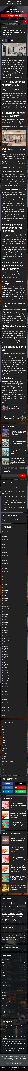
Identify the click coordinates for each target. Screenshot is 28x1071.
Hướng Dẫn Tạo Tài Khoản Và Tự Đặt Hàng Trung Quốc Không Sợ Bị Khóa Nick (5, 815)
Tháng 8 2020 (5, 686)
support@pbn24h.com (12, 947)
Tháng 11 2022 (5, 641)
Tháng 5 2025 (5, 560)
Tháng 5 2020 (5, 694)
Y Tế (3, 772)
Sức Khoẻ (4, 753)
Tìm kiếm (6, 471)
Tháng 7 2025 (5, 555)
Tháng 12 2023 (5, 606)
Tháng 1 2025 (5, 571)
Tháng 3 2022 (5, 654)
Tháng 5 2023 (5, 624)
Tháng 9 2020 (5, 683)
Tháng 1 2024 (5, 603)
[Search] (20, 21)
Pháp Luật (4, 748)
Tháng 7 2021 (5, 665)
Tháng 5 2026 (5, 534)
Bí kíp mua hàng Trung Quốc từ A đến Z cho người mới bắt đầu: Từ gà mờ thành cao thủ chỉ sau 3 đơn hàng (13, 502)
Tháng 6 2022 (5, 646)
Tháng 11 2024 (5, 576)
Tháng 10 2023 (5, 611)
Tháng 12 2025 (5, 544)
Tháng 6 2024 (5, 590)
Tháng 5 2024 (5, 592)
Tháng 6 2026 (5, 531)
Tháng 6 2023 (5, 622)
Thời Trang (4, 759)
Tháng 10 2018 (5, 710)
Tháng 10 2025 (5, 550)
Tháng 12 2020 (5, 675)
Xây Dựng (4, 764)
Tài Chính (4, 756)
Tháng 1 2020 (5, 705)
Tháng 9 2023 (5, 614)
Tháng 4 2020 (5, 697)
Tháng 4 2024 (5, 595)
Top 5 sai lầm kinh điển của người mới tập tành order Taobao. (5, 824)
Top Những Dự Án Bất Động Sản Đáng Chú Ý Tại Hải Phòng (5, 452)
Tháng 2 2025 (5, 568)
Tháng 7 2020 (5, 689)
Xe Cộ (3, 769)
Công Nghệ (4, 729)
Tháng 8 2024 (5, 584)
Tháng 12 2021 (5, 659)
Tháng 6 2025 (5, 558)
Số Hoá (3, 751)
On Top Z (14, 9)
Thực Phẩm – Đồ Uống (7, 761)
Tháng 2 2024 (5, 600)
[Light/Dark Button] (16, 21)
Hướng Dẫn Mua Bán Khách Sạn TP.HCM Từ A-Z (5, 443)
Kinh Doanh (5, 743)
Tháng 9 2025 (5, 552)
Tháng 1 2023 (5, 635)
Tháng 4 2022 (5, 651)
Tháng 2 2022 (5, 657)
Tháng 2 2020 (5, 702)
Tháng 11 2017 (5, 713)
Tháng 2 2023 (5, 632)
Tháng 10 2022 (5, 643)
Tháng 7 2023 (5, 619)
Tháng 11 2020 (5, 678)
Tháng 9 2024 (5, 582)
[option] (14, 806)
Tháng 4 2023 (5, 627)
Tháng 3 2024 (5, 598)
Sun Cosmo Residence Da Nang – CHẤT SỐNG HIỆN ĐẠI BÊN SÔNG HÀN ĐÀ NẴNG (5, 461)
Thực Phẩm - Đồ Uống (8, 916)
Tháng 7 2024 (5, 587)
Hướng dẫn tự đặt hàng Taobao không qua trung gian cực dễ (5, 859)
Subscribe (25, 21)
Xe (2, 767)
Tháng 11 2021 (5, 662)
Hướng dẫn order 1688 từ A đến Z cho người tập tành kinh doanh (5, 850)
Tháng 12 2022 (5, 638)
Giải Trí (3, 737)
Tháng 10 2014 (5, 715)
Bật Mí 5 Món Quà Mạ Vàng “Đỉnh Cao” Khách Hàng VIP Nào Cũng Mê (5, 888)
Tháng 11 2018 (5, 707)
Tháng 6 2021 (5, 667)
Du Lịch (4, 735)
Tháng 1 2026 (5, 542)
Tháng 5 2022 (5, 649)
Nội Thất (4, 745)
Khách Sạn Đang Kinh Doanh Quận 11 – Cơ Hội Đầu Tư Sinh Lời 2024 (5, 433)
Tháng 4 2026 (5, 536)
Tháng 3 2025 (5, 566)
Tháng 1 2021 (5, 673)
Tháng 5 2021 (5, 670)
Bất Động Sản (4, 27)
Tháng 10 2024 (5, 579)
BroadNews (22, 1067)
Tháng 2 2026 (5, 539)
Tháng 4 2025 (5, 563)
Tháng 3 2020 (5, 699)
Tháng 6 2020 (5, 691)
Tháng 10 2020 (5, 681)
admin (4, 37)
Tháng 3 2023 (5, 630)
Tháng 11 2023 (5, 608)
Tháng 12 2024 (5, 574)
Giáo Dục (4, 740)
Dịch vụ (4, 732)
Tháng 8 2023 (5, 616)
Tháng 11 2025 (5, 547)
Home (3, 1056)
